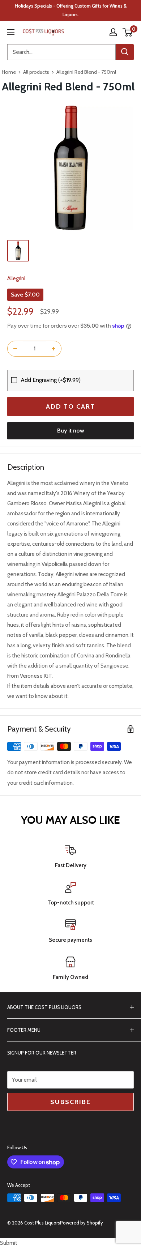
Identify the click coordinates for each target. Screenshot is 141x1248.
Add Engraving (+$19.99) (51, 379)
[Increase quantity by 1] (53, 348)
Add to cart (70, 406)
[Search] (125, 52)
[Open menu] (10, 32)
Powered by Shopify (81, 1223)
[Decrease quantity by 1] (15, 348)
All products (36, 72)
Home (9, 72)
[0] (127, 32)
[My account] (113, 32)
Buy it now (70, 430)
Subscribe (70, 1102)
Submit (8, 1243)
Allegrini (16, 278)
